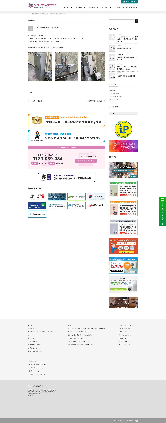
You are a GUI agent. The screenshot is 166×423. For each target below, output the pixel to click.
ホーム (30, 325)
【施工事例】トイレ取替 (94, 101)
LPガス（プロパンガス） (76, 338)
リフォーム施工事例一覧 (126, 325)
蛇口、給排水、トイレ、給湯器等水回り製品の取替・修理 (86, 328)
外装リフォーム (34, 371)
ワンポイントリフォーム (37, 374)
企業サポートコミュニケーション (78, 341)
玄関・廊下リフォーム (36, 368)
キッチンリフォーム (125, 335)
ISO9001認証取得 (34, 344)
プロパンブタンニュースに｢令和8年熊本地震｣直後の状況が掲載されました (127, 39)
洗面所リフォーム (124, 338)
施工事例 (105, 7)
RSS (136, 421)
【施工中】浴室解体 (37, 101)
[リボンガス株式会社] (42, 5)
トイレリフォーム (124, 344)
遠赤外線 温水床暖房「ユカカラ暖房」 (80, 335)
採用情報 (118, 7)
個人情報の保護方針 (34, 351)
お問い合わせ (32, 348)
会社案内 (79, 7)
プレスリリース (114, 96)
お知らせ (32, 92)
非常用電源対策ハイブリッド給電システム (81, 344)
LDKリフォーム (124, 331)
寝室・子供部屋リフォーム (37, 364)
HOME (66, 7)
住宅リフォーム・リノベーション (78, 331)
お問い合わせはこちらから (85, 161)
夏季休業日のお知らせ (124, 48)
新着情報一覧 (32, 341)
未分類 (112, 90)
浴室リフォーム (124, 341)
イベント (112, 100)
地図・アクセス (32, 396)
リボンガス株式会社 (128, 420)
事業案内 (92, 7)
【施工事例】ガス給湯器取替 (126, 76)
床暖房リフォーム (124, 328)
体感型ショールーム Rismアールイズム (41, 331)
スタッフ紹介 (32, 335)
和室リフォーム (34, 361)
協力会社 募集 (130, 7)
